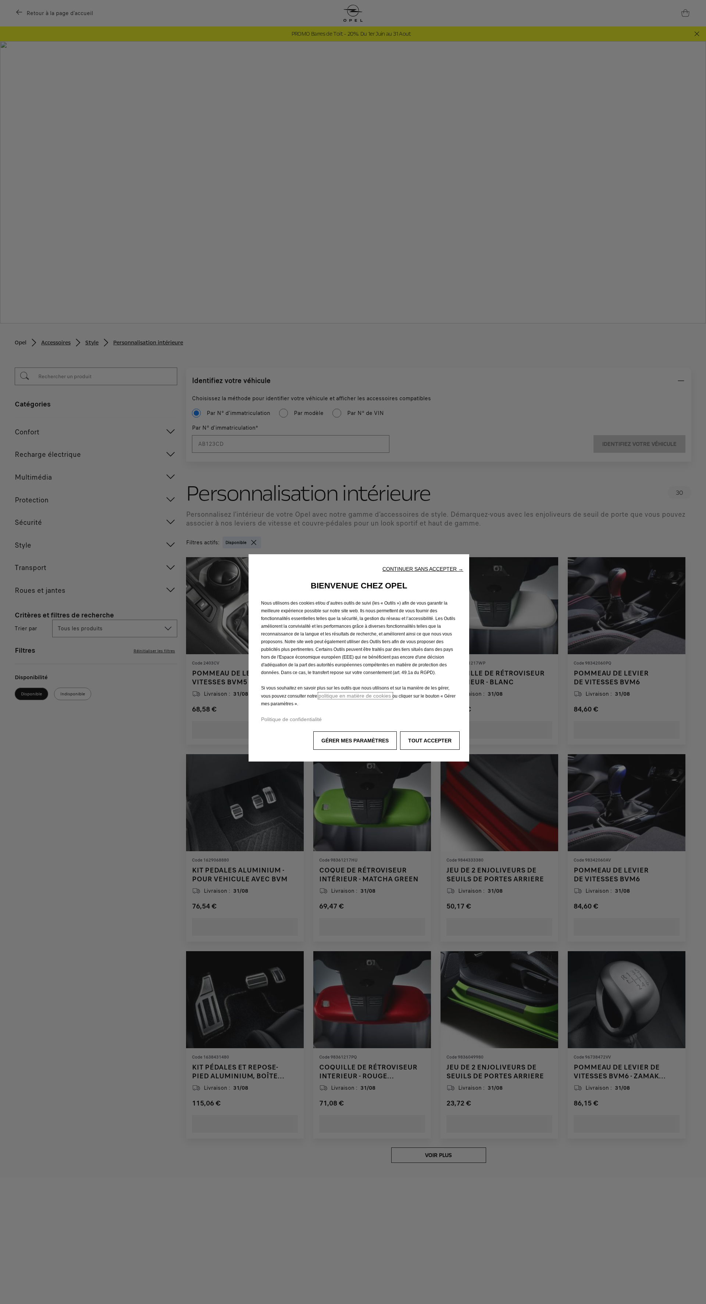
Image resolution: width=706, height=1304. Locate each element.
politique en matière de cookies (355, 696)
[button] (422, 569)
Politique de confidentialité (291, 719)
